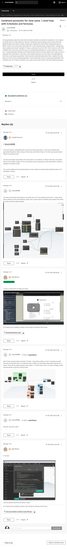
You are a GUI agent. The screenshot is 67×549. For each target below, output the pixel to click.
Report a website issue (56, 543)
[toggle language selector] (54, 2)
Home (3, 15)
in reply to (29, 355)
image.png (8, 66)
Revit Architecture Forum (53, 15)
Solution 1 (8, 101)
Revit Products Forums (37, 15)
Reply (33, 74)
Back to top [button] (9, 543)
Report (33, 82)
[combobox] (26, 2)
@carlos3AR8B (10, 144)
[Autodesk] (9, 2)
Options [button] (62, 20)
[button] (65, 26)
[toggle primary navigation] (3, 2)
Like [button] (32, 78)
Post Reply (56, 528)
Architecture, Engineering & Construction (18, 15)
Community (5, 11)
